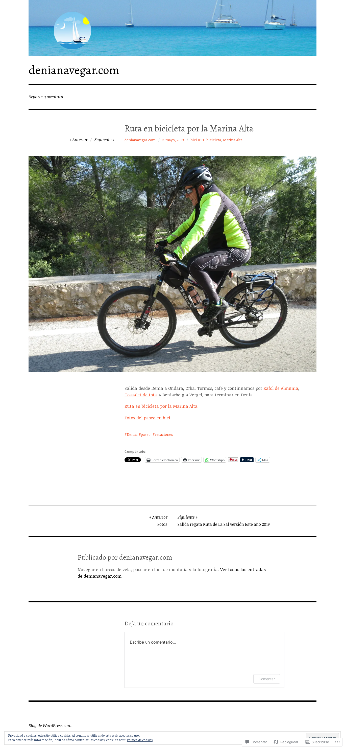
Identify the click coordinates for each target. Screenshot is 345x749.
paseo (146, 434)
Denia (132, 434)
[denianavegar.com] (172, 28)
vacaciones (164, 434)
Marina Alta (232, 140)
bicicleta (214, 140)
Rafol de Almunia (280, 388)
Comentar (267, 679)
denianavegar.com (74, 70)
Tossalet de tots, (141, 395)
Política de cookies (140, 740)
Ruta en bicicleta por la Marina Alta (161, 406)
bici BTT (198, 140)
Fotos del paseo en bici (147, 418)
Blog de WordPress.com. (51, 725)
